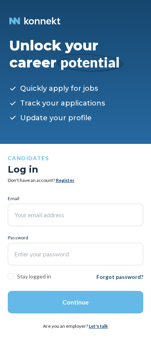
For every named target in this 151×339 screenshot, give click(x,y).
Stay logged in (34, 276)
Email (13, 198)
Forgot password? (119, 276)
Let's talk (98, 326)
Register (65, 180)
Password (18, 237)
